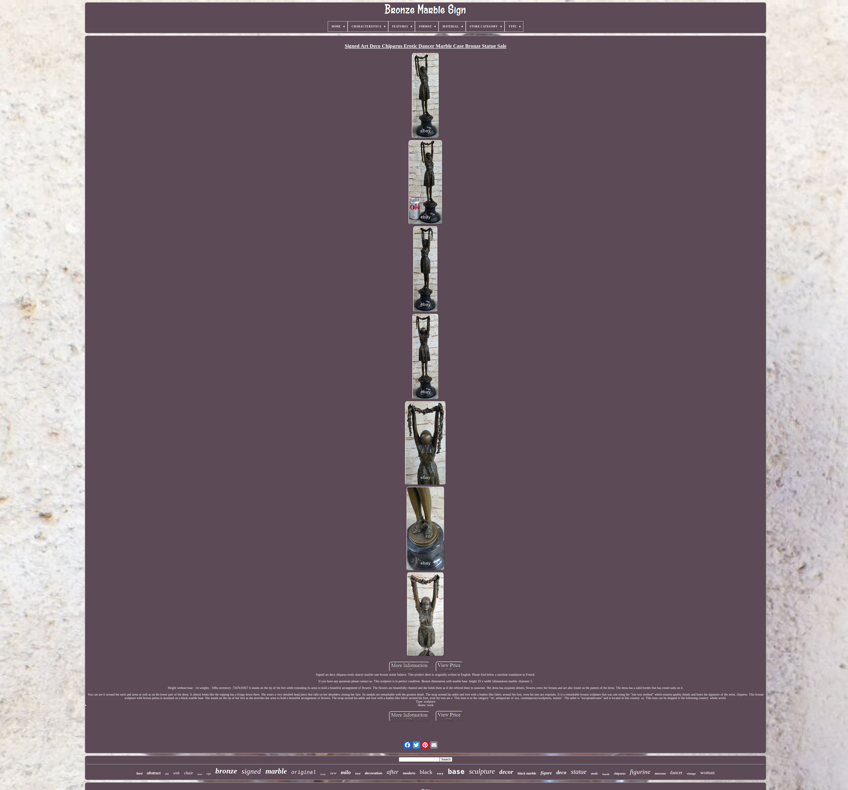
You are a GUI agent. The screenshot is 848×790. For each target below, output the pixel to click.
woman (707, 772)
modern (409, 773)
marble (276, 771)
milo (346, 772)
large (323, 774)
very (440, 773)
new (333, 773)
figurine (640, 771)
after (392, 771)
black (426, 772)
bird (357, 773)
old (167, 773)
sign (208, 773)
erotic (594, 773)
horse (199, 774)
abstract (154, 773)
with (176, 773)
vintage (691, 773)
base (456, 771)
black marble (527, 773)
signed (251, 771)
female (606, 774)
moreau (660, 773)
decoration (373, 773)
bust (139, 773)
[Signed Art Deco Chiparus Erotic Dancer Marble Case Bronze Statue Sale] (425, 96)
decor (506, 772)
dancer (676, 772)
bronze (226, 771)
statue (579, 771)
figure (546, 772)
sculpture (482, 771)
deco (561, 772)
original (303, 772)
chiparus (619, 773)
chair (188, 773)
